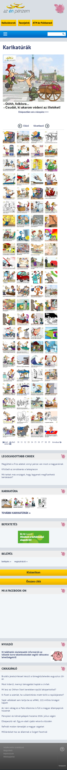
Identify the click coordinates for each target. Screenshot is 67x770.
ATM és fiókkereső (42, 22)
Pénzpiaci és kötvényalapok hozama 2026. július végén (29, 716)
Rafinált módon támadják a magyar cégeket (23, 726)
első (6, 442)
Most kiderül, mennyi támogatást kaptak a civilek (25, 684)
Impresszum (8, 754)
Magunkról (7, 750)
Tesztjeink (24, 22)
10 (18, 442)
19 (49, 442)
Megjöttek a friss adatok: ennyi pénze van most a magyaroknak (32, 464)
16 (39, 442)
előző (13, 442)
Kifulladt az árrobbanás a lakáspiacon (20, 469)
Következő (39, 126)
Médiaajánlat (8, 757)
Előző (26, 126)
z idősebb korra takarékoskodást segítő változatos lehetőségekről (25, 655)
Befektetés (9, 524)
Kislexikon (33, 572)
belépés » (6, 561)
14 (32, 442)
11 (22, 442)
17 (42, 442)
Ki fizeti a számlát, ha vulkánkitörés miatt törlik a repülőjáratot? (33, 695)
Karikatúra (10, 491)
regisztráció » (21, 561)
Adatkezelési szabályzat (13, 747)
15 (35, 442)
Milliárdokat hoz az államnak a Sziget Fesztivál (24, 732)
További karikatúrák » (16, 512)
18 (46, 442)
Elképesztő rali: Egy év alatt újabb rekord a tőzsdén (27, 721)
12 (25, 442)
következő (56, 442)
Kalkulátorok (9, 22)
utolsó (6, 444)
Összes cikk (33, 581)
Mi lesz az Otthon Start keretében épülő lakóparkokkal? (29, 689)
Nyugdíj (7, 644)
